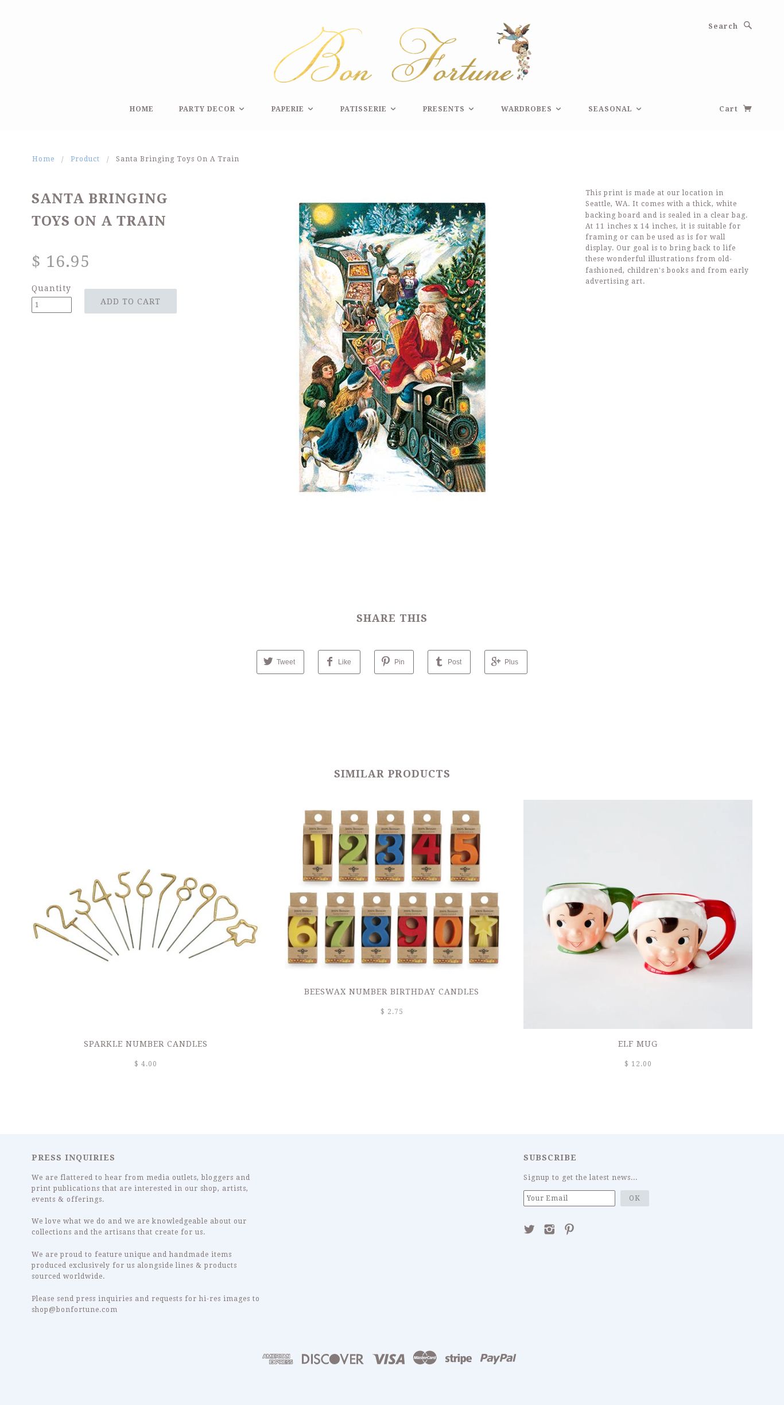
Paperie (288, 109)
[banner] (392, 51)
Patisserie (364, 109)
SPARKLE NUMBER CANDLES (146, 1043)
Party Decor (208, 109)
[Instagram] (550, 1229)
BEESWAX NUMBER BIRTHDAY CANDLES (391, 991)
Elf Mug (638, 1043)
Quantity (51, 288)
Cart (729, 109)
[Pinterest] (570, 1229)
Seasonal (611, 109)
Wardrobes (527, 109)
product (85, 159)
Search (723, 26)
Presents (445, 109)
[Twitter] (529, 1229)
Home (142, 109)
